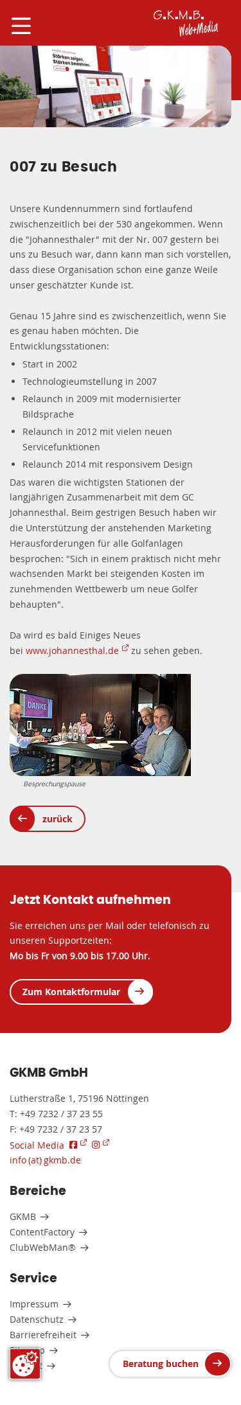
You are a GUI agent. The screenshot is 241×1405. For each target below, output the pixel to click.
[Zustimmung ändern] (25, 1363)
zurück (57, 819)
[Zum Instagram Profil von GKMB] (100, 1144)
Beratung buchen (161, 1363)
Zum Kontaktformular (71, 991)
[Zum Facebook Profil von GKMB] (78, 1144)
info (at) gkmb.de (45, 1160)
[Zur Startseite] (186, 23)
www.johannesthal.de (72, 650)
